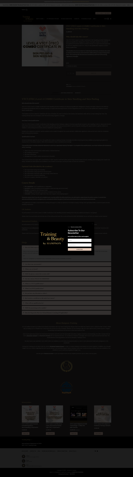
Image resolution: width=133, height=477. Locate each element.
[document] (66, 238)
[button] (92, 223)
